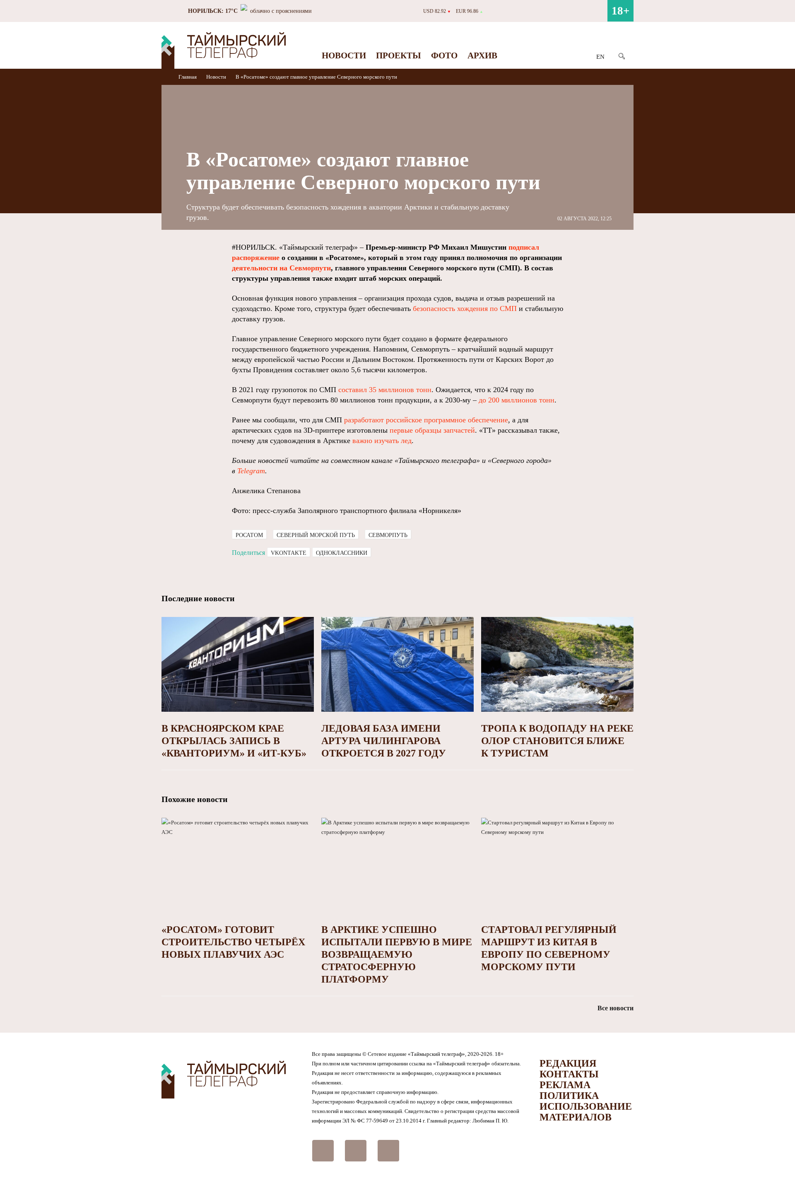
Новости (344, 55)
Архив (482, 55)
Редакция (568, 1063)
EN (600, 56)
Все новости (615, 1008)
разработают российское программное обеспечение (426, 420)
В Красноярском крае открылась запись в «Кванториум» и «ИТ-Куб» (233, 741)
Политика (569, 1095)
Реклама (565, 1084)
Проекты (398, 55)
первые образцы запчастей (432, 430)
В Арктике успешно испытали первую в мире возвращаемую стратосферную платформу (396, 954)
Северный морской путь (316, 535)
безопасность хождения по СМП (465, 308)
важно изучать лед (382, 440)
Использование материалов (586, 1112)
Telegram (251, 471)
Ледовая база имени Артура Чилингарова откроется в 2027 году (383, 741)
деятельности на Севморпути (281, 268)
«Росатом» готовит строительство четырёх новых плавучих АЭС (233, 942)
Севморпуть (388, 535)
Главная (188, 77)
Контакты (569, 1074)
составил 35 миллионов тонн (384, 389)
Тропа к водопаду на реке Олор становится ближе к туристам (557, 741)
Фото (444, 55)
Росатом (249, 535)
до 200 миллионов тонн (516, 400)
